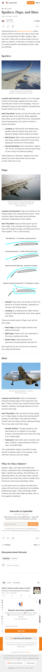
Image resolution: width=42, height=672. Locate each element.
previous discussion (25, 31)
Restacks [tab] (14, 558)
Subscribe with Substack (22, 638)
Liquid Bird (9, 20)
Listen (38, 21)
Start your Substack (16, 663)
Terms (25, 658)
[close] (36, 601)
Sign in (38, 3)
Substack (11, 668)
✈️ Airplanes (6, 9)
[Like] (3, 26)
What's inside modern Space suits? (16, 588)
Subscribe (31, 3)
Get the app (31, 663)
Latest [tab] (9, 583)
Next (35, 545)
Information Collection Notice (24, 645)
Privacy (19, 658)
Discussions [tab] (16, 583)
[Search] (38, 583)
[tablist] (10, 558)
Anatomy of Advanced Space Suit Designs (15, 591)
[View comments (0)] (8, 26)
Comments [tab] (6, 558)
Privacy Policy (21, 646)
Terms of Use (30, 643)
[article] (21, 592)
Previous (7, 545)
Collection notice (33, 658)
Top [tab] (4, 583)
